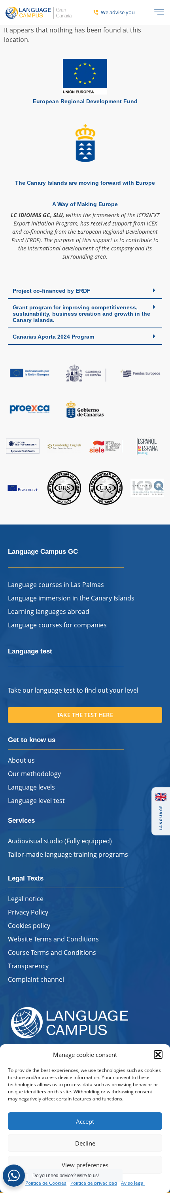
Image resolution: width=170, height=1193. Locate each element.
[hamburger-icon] (159, 12)
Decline (85, 1143)
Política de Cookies (45, 1183)
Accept (85, 1121)
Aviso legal (133, 1183)
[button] (158, 1055)
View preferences (85, 1165)
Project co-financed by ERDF (52, 291)
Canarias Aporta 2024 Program (53, 336)
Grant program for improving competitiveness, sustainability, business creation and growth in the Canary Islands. (81, 313)
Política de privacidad (93, 1183)
